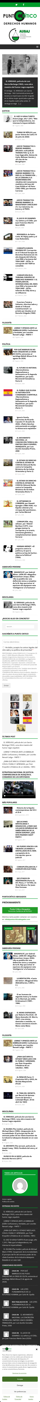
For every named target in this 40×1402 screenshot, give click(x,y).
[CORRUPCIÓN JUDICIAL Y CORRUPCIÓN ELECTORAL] (9, 869)
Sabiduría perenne (11, 567)
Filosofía (6, 322)
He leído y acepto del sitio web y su (20, 648)
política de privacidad (23, 650)
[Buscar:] (20, 627)
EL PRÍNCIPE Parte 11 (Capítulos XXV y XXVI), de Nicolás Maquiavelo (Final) (26, 1080)
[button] (37, 1349)
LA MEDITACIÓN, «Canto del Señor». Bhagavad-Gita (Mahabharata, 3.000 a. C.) (26, 981)
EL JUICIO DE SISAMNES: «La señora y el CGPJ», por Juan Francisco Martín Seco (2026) (26, 221)
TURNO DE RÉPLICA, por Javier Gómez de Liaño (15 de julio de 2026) (26, 134)
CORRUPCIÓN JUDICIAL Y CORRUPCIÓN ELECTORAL (26, 868)
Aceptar (20, 1379)
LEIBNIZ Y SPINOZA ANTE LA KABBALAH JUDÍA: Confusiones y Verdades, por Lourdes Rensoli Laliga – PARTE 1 (25, 331)
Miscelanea (7, 597)
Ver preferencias (20, 1392)
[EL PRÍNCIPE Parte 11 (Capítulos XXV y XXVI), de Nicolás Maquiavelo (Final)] (21, 727)
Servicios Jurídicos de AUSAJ (20, 910)
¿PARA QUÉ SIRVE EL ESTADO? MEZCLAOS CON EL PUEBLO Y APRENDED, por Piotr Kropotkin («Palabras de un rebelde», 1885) (18, 764)
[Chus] (6, 1273)
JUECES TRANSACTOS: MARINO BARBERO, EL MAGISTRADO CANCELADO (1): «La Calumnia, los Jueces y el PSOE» (26, 204)
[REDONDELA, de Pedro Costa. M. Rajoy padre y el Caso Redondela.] (9, 236)
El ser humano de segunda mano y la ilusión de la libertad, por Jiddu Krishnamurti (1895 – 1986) (26, 998)
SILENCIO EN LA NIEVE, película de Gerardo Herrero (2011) (17, 1157)
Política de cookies (8, 1202)
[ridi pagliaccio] (6, 1304)
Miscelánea (7, 1111)
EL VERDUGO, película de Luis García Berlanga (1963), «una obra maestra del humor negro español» (19, 84)
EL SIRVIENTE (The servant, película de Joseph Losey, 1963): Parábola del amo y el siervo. (19, 1148)
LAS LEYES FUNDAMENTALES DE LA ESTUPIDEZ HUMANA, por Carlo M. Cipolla (18, 1292)
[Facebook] (23, 4)
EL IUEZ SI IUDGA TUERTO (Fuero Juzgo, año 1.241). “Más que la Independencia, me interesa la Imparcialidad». (25, 119)
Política (6, 344)
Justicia (6, 111)
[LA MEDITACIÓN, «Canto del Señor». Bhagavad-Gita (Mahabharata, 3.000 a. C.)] (9, 980)
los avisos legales (27, 647)
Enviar (6, 685)
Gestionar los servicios (19, 1373)
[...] (20, 103)
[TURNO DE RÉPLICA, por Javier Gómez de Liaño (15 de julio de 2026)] (9, 134)
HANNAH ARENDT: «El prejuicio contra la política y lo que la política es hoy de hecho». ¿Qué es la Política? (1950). (26, 551)
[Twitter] (16, 4)
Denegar (20, 1385)
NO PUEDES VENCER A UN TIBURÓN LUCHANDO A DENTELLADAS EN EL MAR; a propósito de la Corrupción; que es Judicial (26, 852)
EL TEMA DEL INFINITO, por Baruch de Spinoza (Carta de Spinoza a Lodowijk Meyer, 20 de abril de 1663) (25, 1097)
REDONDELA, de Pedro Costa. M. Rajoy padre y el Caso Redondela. (26, 236)
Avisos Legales (7, 1199)
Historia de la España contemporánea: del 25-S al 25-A (25, 810)
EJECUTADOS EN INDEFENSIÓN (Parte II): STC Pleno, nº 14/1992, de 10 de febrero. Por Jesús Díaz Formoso (25, 882)
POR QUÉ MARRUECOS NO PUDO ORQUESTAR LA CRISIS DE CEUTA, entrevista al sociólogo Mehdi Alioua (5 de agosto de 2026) (25, 353)
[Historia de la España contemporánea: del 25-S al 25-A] (9, 810)
